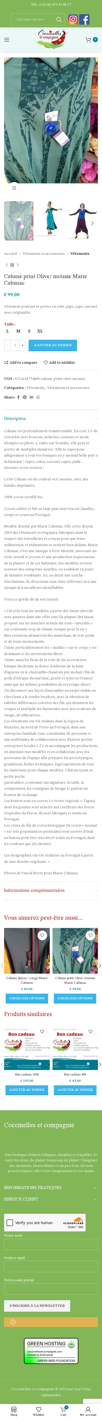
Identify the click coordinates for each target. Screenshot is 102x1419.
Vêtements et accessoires (44, 254)
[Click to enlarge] (14, 188)
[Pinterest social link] (24, 397)
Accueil (10, 254)
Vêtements (79, 254)
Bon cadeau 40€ (75, 1074)
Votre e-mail (14, 1258)
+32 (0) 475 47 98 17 (55, 5)
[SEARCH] (59, 19)
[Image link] (73, 19)
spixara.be (51, 1395)
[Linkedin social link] (31, 397)
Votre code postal (19, 1280)
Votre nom (13, 1236)
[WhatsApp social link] (38, 397)
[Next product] (17, 265)
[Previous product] (7, 265)
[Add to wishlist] (42, 935)
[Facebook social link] (18, 397)
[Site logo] (51, 39)
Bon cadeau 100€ (27, 1074)
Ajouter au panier (53, 345)
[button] (26, 1090)
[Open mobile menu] (6, 39)
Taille (9, 324)
